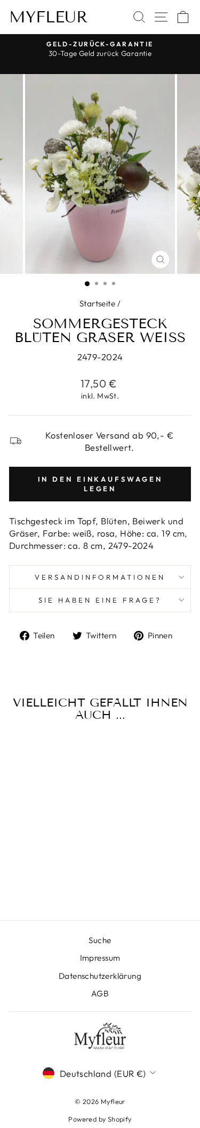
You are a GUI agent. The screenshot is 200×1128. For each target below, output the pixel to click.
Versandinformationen (100, 577)
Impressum (100, 958)
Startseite (97, 303)
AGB (100, 993)
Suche (100, 940)
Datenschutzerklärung (100, 976)
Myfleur (48, 17)
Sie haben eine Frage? (99, 600)
